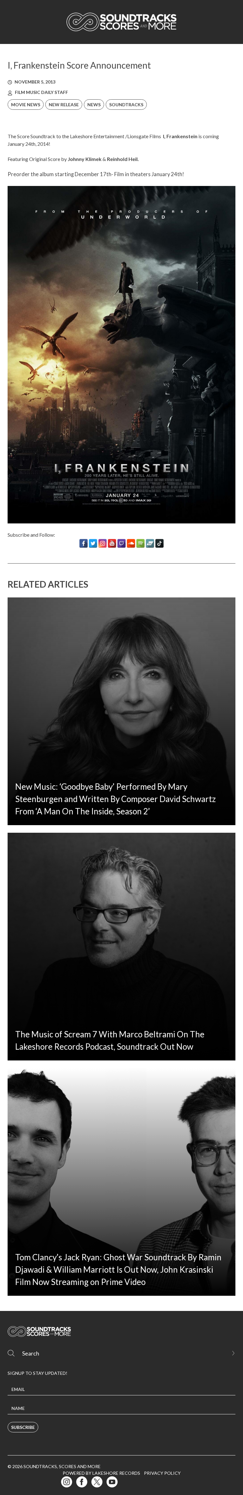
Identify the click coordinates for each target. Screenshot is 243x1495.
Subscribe (23, 1427)
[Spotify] (140, 543)
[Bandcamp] (150, 543)
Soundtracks (126, 104)
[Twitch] (121, 543)
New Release (64, 104)
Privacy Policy (162, 1473)
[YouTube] (112, 543)
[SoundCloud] (131, 543)
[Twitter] (93, 543)
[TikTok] (159, 543)
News (94, 104)
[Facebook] (83, 543)
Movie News (25, 104)
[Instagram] (102, 543)
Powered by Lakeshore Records (101, 1473)
